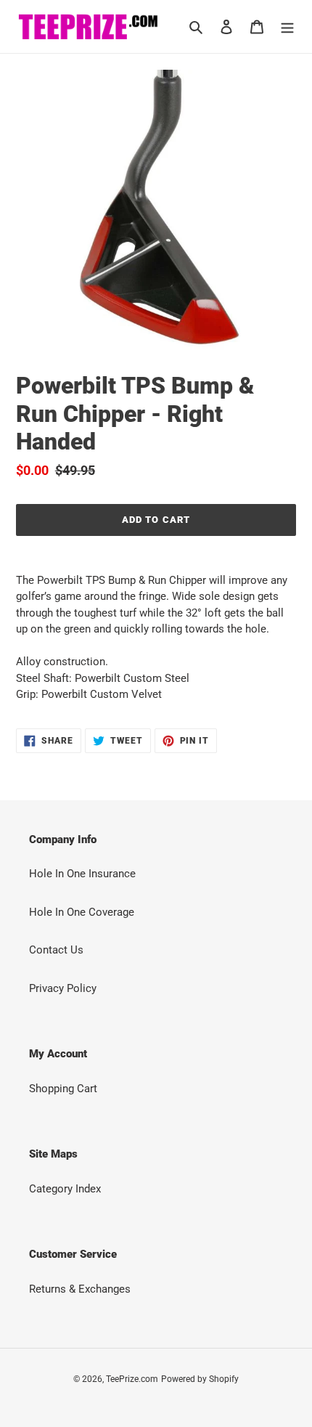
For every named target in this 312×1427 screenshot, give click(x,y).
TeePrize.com (132, 1379)
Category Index (65, 1188)
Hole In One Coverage (81, 912)
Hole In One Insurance (82, 873)
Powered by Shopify (200, 1379)
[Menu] (287, 26)
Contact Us (56, 949)
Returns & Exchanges (80, 1289)
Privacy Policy (63, 988)
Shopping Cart (63, 1088)
